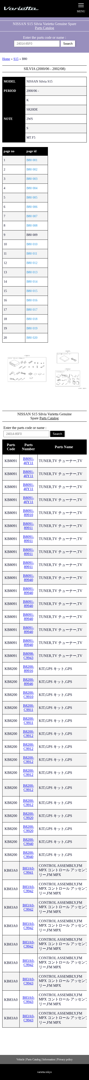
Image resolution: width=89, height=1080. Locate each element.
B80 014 (31, 281)
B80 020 (31, 337)
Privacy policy (65, 1059)
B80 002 (31, 169)
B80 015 (31, 291)
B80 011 (31, 253)
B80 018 (31, 319)
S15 (15, 59)
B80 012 (31, 263)
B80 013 (31, 272)
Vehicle (20, 1059)
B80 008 (31, 225)
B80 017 (31, 309)
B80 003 (31, 179)
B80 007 (31, 216)
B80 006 (31, 207)
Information (48, 1059)
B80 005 (31, 197)
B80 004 (31, 188)
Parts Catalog (44, 28)
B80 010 (31, 244)
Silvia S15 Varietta (26, 8)
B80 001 (31, 160)
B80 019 (31, 328)
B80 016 (31, 300)
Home (6, 59)
